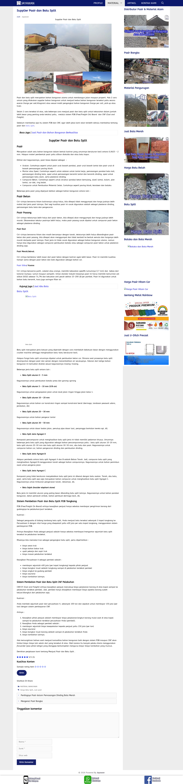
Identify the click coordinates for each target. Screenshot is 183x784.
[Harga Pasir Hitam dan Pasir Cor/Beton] (146, 289)
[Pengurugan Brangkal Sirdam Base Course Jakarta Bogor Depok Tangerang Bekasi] (146, 110)
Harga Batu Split (26, 690)
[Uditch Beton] (146, 353)
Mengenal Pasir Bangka (32, 701)
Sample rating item (25, 667)
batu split (30, 126)
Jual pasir (38, 690)
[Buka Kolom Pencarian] (162, 3)
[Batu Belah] (146, 186)
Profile (98, 3)
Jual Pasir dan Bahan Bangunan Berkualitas (55, 132)
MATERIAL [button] (113, 3)
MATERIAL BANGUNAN (28, 686)
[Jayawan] (26, 3)
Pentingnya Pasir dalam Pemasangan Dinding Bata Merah (48, 695)
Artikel (131, 3)
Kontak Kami (148, 3)
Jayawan (101, 773)
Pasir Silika (22, 265)
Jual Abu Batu (41, 286)
